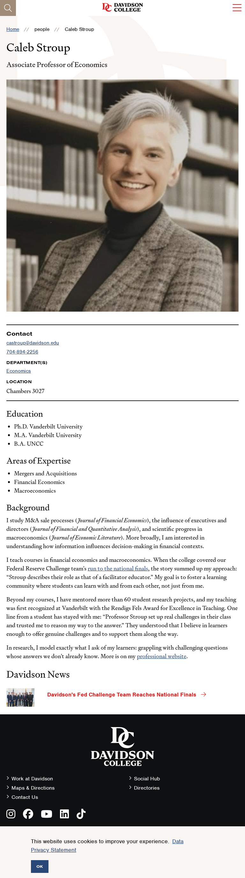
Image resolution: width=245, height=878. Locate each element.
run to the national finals (118, 568)
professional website (161, 656)
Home (12, 29)
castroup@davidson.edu (32, 343)
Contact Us (24, 797)
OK (39, 866)
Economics (18, 371)
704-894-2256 (22, 352)
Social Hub (147, 778)
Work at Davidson (32, 778)
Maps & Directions (33, 788)
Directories (147, 788)
